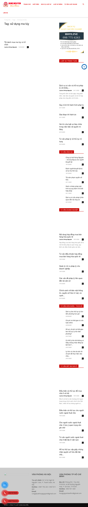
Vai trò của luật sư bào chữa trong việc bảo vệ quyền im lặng (70, 126)
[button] (83, 4)
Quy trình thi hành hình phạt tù (71, 104)
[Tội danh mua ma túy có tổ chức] (16, 33)
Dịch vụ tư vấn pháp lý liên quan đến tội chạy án (75, 198)
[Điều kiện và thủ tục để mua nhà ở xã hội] (71, 379)
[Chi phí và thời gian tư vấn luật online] (62, 322)
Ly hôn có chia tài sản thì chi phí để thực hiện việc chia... (74, 353)
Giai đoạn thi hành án (67, 114)
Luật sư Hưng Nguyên (10, 47)
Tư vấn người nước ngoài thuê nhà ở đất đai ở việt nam (71, 438)
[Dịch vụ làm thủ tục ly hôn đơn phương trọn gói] (62, 313)
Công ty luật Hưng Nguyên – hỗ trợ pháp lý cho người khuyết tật (75, 159)
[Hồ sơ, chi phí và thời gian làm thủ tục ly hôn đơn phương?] (62, 330)
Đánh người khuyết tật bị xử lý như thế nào (74, 169)
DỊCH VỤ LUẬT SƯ (46, 4)
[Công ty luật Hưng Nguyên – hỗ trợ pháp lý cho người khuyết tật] (62, 159)
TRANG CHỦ (27, 4)
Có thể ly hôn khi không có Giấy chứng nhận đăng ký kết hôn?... (75, 342)
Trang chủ (7, 20)
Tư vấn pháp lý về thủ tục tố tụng (70, 140)
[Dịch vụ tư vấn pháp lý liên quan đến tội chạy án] (62, 199)
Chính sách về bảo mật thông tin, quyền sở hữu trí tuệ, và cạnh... (71, 293)
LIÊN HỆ (5, 13)
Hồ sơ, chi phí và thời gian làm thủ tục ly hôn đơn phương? (74, 331)
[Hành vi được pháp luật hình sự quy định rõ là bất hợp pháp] (62, 187)
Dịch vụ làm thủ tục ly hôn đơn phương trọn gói (74, 312)
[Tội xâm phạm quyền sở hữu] (62, 179)
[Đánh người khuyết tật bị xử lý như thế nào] (62, 170)
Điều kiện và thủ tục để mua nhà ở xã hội (70, 391)
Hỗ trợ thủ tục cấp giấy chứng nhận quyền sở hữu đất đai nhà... (71, 452)
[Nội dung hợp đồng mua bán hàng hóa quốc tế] (71, 223)
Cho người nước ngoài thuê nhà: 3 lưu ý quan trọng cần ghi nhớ (70, 425)
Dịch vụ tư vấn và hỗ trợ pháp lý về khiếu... (71, 86)
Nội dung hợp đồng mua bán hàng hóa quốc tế (70, 235)
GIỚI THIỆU (36, 4)
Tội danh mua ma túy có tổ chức (15, 43)
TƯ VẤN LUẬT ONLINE (70, 4)
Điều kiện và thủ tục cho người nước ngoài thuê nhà (71, 411)
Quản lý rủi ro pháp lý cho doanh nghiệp (69, 267)
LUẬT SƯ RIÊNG (57, 4)
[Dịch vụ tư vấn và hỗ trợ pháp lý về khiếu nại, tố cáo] (71, 74)
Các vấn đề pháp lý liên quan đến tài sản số (70, 279)
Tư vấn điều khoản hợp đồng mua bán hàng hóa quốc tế (70, 255)
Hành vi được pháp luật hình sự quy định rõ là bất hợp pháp (74, 188)
